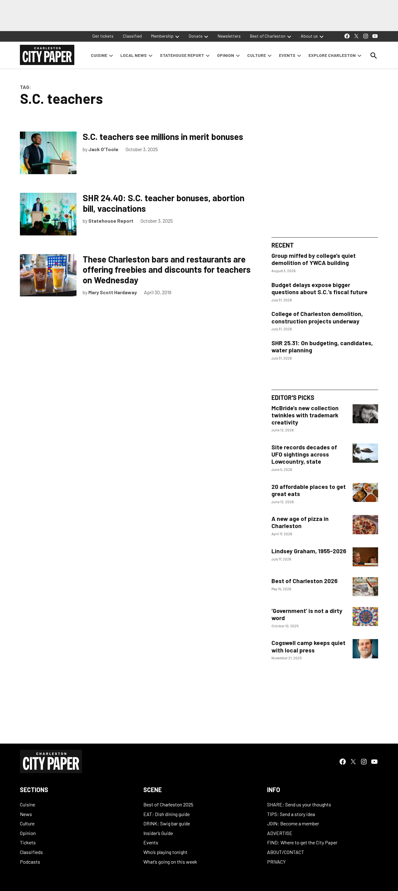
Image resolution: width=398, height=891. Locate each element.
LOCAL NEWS (133, 55)
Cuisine (27, 804)
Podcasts (30, 862)
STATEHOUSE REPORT (182, 55)
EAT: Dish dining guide (166, 814)
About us (309, 36)
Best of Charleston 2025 (168, 804)
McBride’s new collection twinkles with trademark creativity (305, 415)
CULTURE (256, 55)
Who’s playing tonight (165, 852)
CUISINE (99, 55)
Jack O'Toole (103, 149)
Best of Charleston (267, 36)
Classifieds (31, 852)
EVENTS (287, 55)
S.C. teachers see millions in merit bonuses (163, 136)
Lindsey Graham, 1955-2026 (308, 551)
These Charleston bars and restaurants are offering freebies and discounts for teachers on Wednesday (167, 269)
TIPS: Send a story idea (291, 814)
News (26, 814)
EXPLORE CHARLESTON (332, 55)
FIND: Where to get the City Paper (302, 842)
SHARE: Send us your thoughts (299, 804)
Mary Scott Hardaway (112, 292)
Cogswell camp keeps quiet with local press (308, 646)
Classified (132, 36)
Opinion (28, 833)
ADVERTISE (279, 833)
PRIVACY (276, 862)
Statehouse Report (110, 221)
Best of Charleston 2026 (304, 580)
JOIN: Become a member (293, 823)
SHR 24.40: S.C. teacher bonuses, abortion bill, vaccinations (163, 203)
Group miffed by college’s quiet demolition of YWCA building (313, 259)
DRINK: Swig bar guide (166, 823)
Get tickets (102, 36)
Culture (27, 823)
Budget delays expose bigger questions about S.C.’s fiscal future (319, 288)
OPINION (225, 55)
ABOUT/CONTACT (285, 852)
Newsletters (229, 36)
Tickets (28, 842)
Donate (195, 36)
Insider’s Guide (158, 833)
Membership (162, 36)
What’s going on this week (170, 862)
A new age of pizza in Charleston (300, 522)
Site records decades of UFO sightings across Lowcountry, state (304, 454)
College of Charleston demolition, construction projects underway (317, 317)
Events (150, 842)
